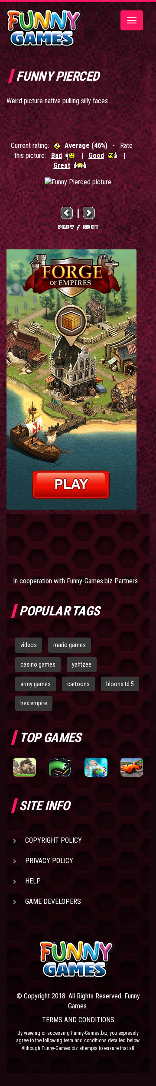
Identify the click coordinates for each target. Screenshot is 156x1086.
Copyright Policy (53, 840)
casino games (37, 664)
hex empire (33, 703)
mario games (69, 644)
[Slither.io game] (60, 767)
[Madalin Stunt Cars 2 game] (131, 767)
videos (28, 644)
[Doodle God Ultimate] (95, 767)
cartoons (78, 683)
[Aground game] (24, 767)
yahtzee (81, 664)
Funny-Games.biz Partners (102, 581)
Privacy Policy (49, 861)
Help (33, 881)
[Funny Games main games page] (91, 959)
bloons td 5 (120, 683)
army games (35, 683)
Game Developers (53, 901)
